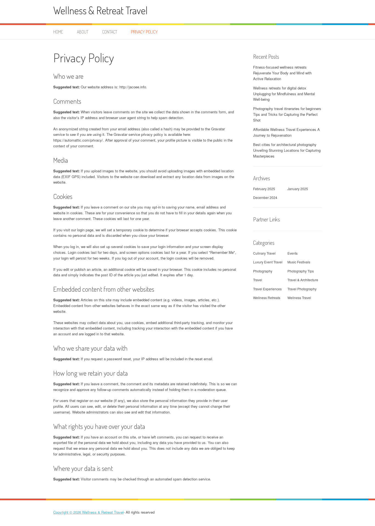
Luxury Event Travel (267, 262)
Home (58, 32)
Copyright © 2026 (67, 512)
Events (292, 253)
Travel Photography (302, 288)
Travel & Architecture (302, 279)
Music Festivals (298, 262)
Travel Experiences (267, 288)
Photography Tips (300, 271)
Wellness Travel (299, 297)
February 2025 (264, 188)
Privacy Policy (144, 32)
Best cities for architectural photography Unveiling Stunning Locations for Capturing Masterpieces (287, 150)
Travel (257, 279)
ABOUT (82, 32)
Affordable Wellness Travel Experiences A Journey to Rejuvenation (286, 132)
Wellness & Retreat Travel (100, 10)
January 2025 (297, 188)
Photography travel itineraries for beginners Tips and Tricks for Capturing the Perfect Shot (287, 114)
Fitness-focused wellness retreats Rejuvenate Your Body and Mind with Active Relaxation (282, 72)
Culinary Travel (264, 253)
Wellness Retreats (266, 297)
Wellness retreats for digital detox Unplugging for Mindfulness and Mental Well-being (284, 93)
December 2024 (265, 197)
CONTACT (109, 32)
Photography (262, 271)
